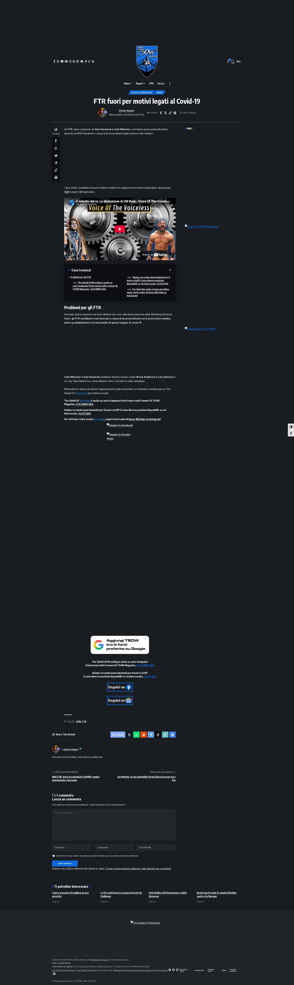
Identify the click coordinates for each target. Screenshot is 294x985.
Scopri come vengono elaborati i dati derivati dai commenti (138, 868)
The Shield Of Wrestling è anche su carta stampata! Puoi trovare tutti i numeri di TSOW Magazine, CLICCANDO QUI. (95, 285)
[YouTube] (62, 61)
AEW (78, 721)
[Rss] (93, 61)
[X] (58, 61)
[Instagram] (70, 61)
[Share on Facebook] (161, 112)
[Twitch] (78, 61)
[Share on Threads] (158, 735)
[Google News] (66, 61)
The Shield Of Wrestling (63, 970)
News (160, 92)
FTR (84, 721)
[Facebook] (54, 61)
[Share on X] (165, 112)
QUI (67, 191)
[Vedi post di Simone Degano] (102, 112)
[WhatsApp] (89, 61)
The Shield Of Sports (99, 960)
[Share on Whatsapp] (56, 147)
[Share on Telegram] (56, 162)
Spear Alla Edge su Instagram (144, 419)
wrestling (99, 419)
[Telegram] (85, 61)
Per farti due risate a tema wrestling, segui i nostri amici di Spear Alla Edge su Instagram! (148, 292)
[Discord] (82, 61)
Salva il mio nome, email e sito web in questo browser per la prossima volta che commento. (97, 856)
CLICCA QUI (84, 413)
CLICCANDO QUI (84, 404)
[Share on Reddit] (56, 155)
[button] (232, 61)
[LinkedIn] (74, 61)
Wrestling (81, 393)
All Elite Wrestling (142, 92)
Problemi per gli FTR (81, 277)
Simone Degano (126, 110)
